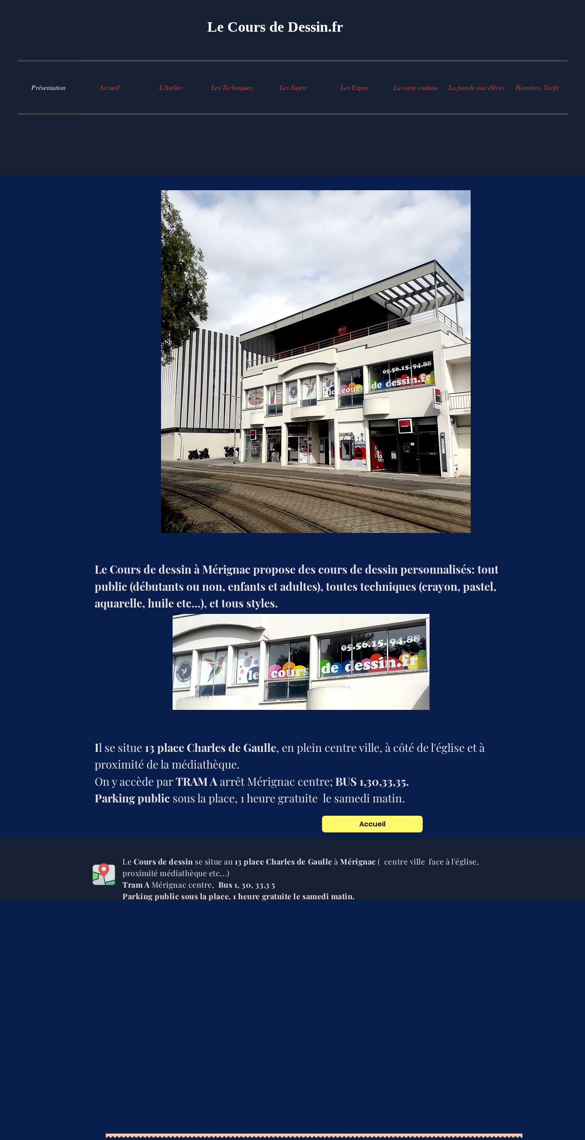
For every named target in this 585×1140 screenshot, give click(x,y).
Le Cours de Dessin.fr (275, 27)
